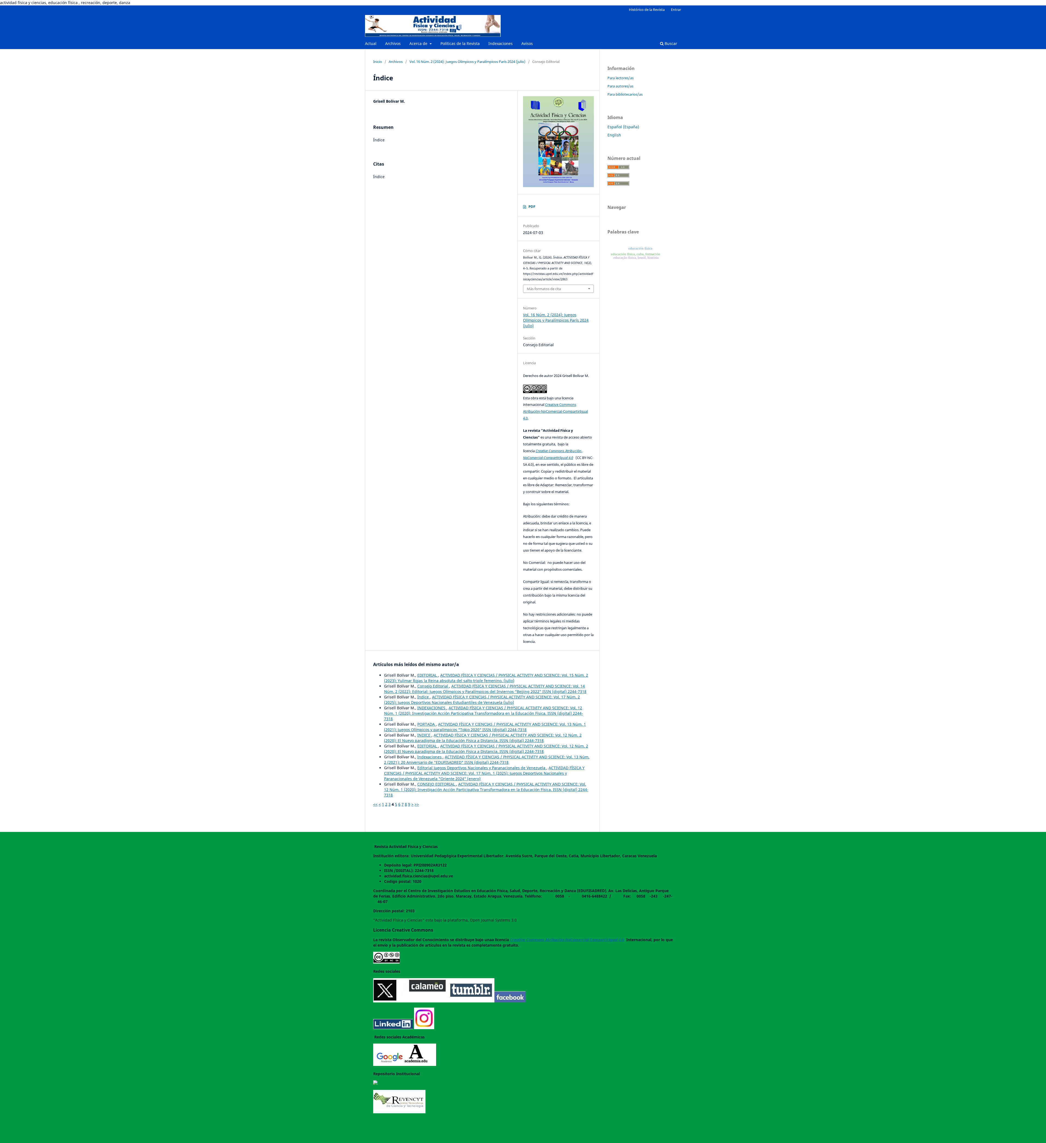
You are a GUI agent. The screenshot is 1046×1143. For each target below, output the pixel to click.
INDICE (424, 735)
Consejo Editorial (433, 686)
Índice (423, 697)
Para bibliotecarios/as (625, 94)
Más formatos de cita (544, 288)
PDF (531, 206)
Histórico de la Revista (647, 9)
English (614, 135)
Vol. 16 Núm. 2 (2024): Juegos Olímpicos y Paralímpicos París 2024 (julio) (467, 61)
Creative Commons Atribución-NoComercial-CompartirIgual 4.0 (555, 411)
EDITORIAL (427, 675)
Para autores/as (620, 86)
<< (375, 804)
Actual (370, 43)
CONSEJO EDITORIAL (436, 784)
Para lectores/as (620, 77)
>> (417, 804)
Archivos (393, 43)
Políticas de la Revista (460, 43)
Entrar (676, 9)
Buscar (670, 43)
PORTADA (426, 724)
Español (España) (623, 126)
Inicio (377, 61)
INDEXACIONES (431, 707)
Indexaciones (500, 43)
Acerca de (418, 43)
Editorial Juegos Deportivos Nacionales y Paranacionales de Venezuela (481, 767)
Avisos (527, 43)
